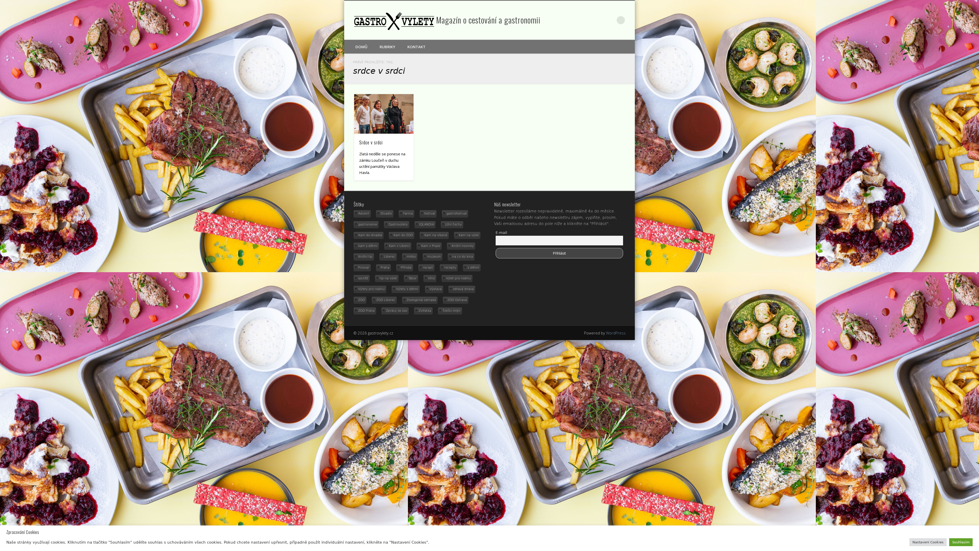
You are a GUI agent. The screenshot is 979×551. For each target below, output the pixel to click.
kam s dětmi (367, 246)
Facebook (599, 20)
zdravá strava (463, 289)
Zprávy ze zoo (396, 310)
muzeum (434, 256)
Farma (408, 213)
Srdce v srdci (371, 142)
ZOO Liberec (385, 300)
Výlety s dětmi (407, 289)
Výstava (436, 289)
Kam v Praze (430, 246)
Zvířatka (425, 310)
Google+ (610, 20)
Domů (361, 46)
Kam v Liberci (399, 246)
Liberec (389, 256)
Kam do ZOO (403, 235)
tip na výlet (388, 278)
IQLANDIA (426, 224)
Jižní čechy (453, 224)
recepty (450, 267)
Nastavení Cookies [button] (928, 542)
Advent (363, 213)
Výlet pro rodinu (458, 278)
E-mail (501, 233)
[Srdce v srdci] (384, 114)
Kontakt (416, 46)
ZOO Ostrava (457, 300)
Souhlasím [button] (961, 542)
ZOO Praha (366, 310)
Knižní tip (365, 256)
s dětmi (473, 267)
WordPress (616, 332)
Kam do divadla (370, 235)
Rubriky (387, 46)
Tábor (412, 278)
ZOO (361, 300)
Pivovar (363, 267)
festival (429, 213)
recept (428, 267)
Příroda (406, 267)
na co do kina (462, 256)
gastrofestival (456, 213)
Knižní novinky (463, 246)
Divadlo (386, 213)
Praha (385, 267)
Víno (431, 278)
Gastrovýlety (398, 224)
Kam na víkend (435, 235)
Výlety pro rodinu (371, 289)
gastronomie (367, 224)
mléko (411, 256)
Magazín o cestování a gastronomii (488, 20)
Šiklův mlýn (451, 310)
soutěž (363, 278)
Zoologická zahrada (421, 300)
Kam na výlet (469, 235)
